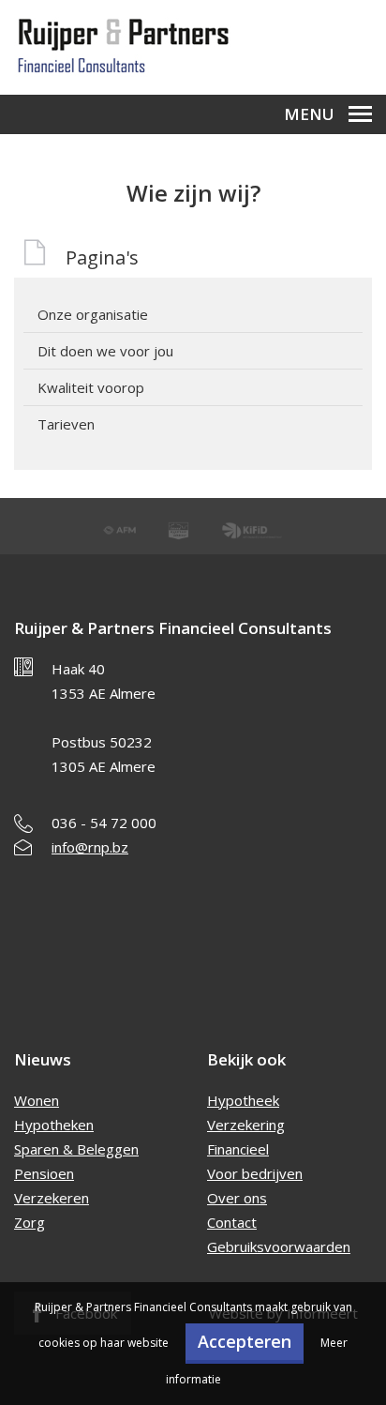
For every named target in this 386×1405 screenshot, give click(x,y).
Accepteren (244, 1341)
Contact (232, 1222)
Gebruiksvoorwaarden (278, 1246)
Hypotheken (54, 1124)
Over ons (237, 1197)
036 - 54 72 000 (104, 822)
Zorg (29, 1222)
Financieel (238, 1149)
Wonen (36, 1100)
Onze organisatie (92, 314)
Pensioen (44, 1173)
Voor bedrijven (255, 1173)
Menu (309, 114)
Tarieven (66, 424)
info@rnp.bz (90, 847)
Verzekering (246, 1124)
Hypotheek (243, 1100)
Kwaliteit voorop (90, 387)
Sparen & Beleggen (76, 1149)
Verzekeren (51, 1197)
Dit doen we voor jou (105, 350)
